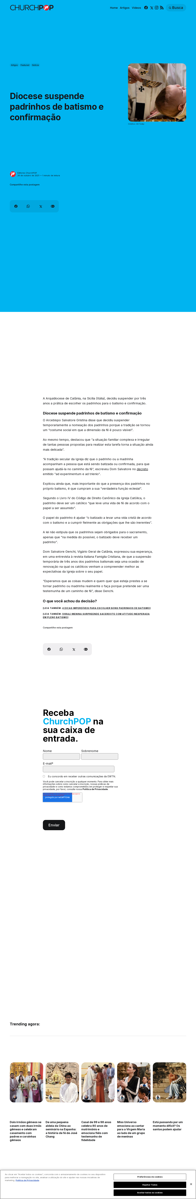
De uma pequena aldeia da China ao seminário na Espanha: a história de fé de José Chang (61, 1129)
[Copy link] (53, 206)
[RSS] (162, 8)
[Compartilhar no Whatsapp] (28, 206)
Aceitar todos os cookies (150, 1192)
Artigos (125, 7)
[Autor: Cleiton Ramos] (15, 1097)
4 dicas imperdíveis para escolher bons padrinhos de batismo (106, 608)
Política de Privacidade (95, 789)
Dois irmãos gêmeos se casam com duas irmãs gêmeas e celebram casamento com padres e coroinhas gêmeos (25, 1131)
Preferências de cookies (150, 1177)
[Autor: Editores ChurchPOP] (13, 174)
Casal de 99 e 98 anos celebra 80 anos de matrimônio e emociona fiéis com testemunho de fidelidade (96, 1131)
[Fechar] (191, 1184)
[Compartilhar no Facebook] (16, 206)
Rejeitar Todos (150, 1185)
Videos (136, 7)
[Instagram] (156, 8)
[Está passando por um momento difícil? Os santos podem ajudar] (169, 1082)
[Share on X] (40, 206)
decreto (142, 469)
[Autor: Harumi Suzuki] (50, 1097)
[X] (151, 8)
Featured (25, 65)
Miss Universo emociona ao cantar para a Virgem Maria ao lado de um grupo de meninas (131, 1129)
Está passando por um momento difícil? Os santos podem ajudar (168, 1126)
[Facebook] (146, 8)
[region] (98, 1184)
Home (114, 7)
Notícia (35, 65)
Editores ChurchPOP (27, 173)
